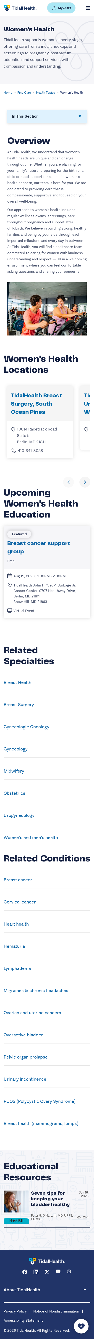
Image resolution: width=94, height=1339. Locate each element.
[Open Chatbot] (81, 1326)
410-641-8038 (30, 450)
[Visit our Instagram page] (69, 1272)
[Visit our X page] (47, 1272)
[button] (61, 7)
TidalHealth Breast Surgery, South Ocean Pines (36, 404)
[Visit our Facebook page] (25, 1272)
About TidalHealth (22, 1289)
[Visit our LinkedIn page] (36, 1272)
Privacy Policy (15, 1311)
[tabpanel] (47, 235)
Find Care (24, 92)
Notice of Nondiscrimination (56, 1311)
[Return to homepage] (47, 1261)
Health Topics (45, 92)
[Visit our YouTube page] (58, 1272)
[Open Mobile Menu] (88, 8)
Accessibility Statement (23, 1320)
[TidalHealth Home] (20, 8)
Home (8, 92)
